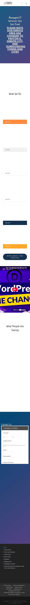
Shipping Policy (7, 561)
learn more (15, 71)
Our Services (15, 404)
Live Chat (15, 78)
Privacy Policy (7, 549)
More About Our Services (15, 257)
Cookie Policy (7, 554)
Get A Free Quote (19, 63)
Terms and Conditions (9, 552)
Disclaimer (6, 559)
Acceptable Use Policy (9, 564)
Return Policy (7, 557)
